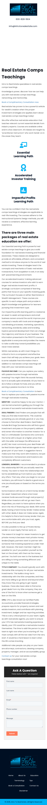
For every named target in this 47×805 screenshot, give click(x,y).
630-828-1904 (23, 19)
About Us (21, 775)
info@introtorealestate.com (23, 26)
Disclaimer (23, 791)
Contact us (7, 656)
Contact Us (34, 786)
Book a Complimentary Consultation (18, 391)
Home (11, 775)
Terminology (19, 780)
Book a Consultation (17, 786)
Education (34, 775)
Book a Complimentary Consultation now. (20, 102)
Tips (31, 780)
